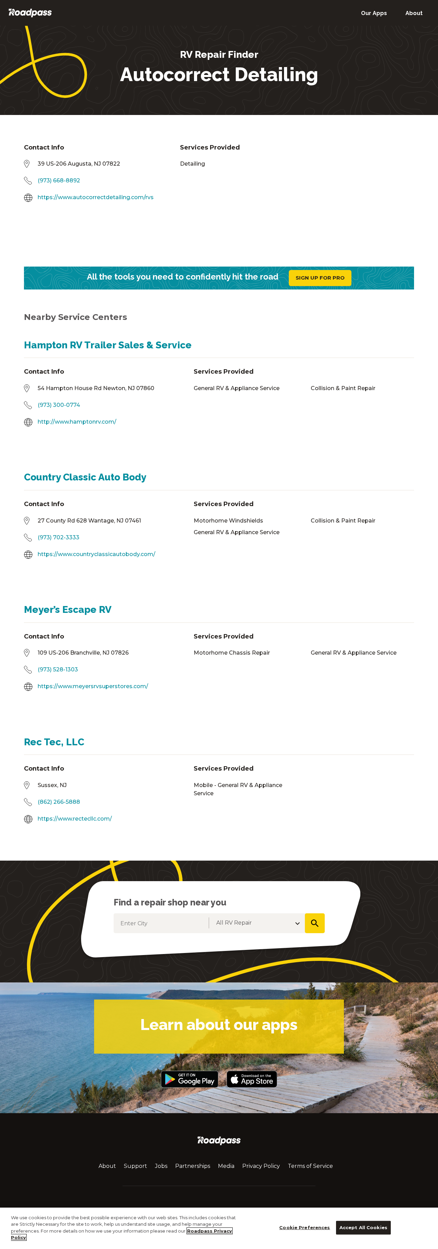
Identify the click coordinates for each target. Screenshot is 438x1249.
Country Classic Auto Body (85, 477)
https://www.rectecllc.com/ (75, 818)
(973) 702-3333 (58, 537)
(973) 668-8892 (59, 180)
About (414, 13)
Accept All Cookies (363, 1227)
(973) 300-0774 (59, 405)
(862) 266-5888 (59, 802)
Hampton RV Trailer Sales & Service (108, 345)
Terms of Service (310, 1166)
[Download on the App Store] (252, 1091)
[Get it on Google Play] (189, 1091)
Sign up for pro (320, 277)
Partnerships (192, 1166)
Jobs (161, 1166)
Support (135, 1166)
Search (315, 923)
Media (226, 1166)
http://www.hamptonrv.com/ (77, 422)
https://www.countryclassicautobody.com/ (96, 554)
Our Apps (374, 13)
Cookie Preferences (304, 1227)
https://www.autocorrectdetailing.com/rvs (96, 197)
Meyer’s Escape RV (68, 609)
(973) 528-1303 (58, 669)
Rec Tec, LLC (54, 742)
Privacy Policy (261, 1166)
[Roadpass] (30, 13)
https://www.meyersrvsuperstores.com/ (93, 686)
